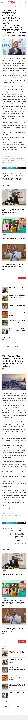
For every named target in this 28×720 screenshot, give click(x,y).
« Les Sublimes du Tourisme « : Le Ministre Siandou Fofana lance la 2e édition (19, 178)
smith (8, 35)
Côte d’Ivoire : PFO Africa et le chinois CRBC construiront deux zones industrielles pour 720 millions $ (7, 178)
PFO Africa (4, 517)
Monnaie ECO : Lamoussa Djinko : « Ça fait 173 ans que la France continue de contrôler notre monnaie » (14, 210)
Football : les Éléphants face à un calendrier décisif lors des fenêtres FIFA (17, 314)
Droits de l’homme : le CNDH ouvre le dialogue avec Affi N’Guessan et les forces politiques (16, 331)
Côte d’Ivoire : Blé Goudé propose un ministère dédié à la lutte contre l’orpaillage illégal (12, 266)
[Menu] (2, 2)
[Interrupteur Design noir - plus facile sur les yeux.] (24, 2)
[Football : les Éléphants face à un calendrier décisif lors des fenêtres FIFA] (5, 314)
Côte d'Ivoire (12, 513)
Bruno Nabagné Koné (7, 156)
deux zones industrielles (7, 515)
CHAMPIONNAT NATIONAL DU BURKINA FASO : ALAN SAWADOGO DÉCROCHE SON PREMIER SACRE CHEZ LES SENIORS (14, 238)
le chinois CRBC (18, 515)
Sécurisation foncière (7, 162)
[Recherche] (26, 2)
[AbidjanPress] (14, 2)
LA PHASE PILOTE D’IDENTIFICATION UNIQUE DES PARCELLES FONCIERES (13, 159)
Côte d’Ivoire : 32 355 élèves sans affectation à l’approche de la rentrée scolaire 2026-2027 (17, 322)
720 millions (5, 513)
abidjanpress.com (8, 717)
